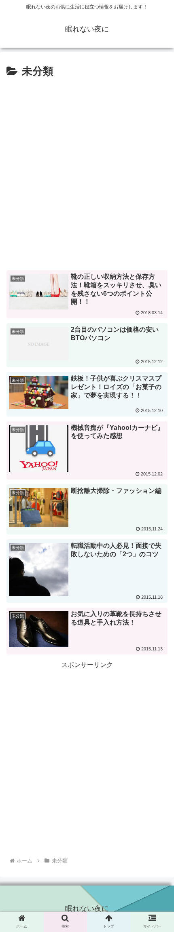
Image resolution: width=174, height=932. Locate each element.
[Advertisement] (87, 172)
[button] (157, 756)
